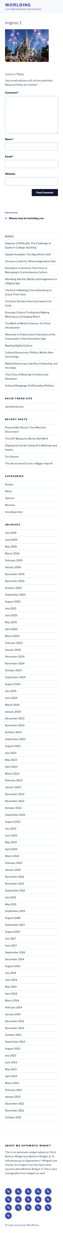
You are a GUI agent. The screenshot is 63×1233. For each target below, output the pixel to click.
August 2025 (13, 601)
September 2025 (15, 594)
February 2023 (14, 780)
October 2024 (13, 670)
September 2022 (15, 814)
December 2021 (14, 876)
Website (10, 173)
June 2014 (11, 979)
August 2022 (12, 821)
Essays (9, 484)
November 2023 (15, 725)
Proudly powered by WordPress (22, 1225)
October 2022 (13, 807)
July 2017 (10, 938)
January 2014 (13, 1014)
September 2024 (15, 677)
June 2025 (11, 615)
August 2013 (12, 1048)
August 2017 (12, 931)
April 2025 (11, 629)
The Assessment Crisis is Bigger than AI (28, 463)
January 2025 (13, 649)
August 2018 (12, 917)
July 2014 (10, 972)
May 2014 (11, 986)
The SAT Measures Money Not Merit (27, 438)
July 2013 (10, 1055)
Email (9, 156)
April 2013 (11, 1076)
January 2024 (13, 711)
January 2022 (13, 869)
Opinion (9, 498)
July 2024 (10, 691)
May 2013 (11, 1069)
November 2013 (14, 1028)
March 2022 (12, 856)
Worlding (18, 5)
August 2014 (12, 966)
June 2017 (11, 945)
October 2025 (13, 588)
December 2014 (14, 959)
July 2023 (10, 752)
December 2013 (14, 1021)
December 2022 (14, 794)
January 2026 (13, 567)
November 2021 (14, 883)
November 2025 (15, 581)
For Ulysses (12, 456)
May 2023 (11, 759)
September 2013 (15, 1041)
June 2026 (11, 539)
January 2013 (13, 1096)
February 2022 (13, 862)
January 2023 (13, 787)
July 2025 (10, 608)
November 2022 (14, 801)
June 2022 (11, 835)
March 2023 (12, 773)
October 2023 (13, 732)
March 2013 (12, 1083)
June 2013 (11, 1062)
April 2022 (11, 849)
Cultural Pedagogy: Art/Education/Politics (29, 385)
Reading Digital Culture (18, 345)
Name (9, 139)
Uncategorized (14, 511)
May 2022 (11, 842)
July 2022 (10, 828)
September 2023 (15, 739)
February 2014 (13, 1007)
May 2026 (11, 546)
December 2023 (15, 718)
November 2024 (15, 663)
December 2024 (15, 656)
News (8, 491)
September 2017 (15, 924)
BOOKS (9, 236)
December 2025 (15, 574)
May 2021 (10, 904)
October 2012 (13, 1117)
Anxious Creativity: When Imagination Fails (30, 261)
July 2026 (10, 532)
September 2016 (15, 952)
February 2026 (14, 560)
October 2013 (13, 1034)
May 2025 (11, 622)
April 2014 (11, 993)
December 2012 (14, 1103)
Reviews (10, 505)
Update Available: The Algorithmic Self (28, 254)
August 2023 (13, 746)
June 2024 (11, 698)
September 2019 (15, 911)
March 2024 (12, 704)
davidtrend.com (14, 406)
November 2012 (14, 1110)
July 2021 (10, 897)
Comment (12, 92)
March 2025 (12, 636)
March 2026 (12, 553)
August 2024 (13, 684)
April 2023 (11, 766)
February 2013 (13, 1090)
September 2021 (15, 890)
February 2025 (14, 643)
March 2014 (12, 1000)
